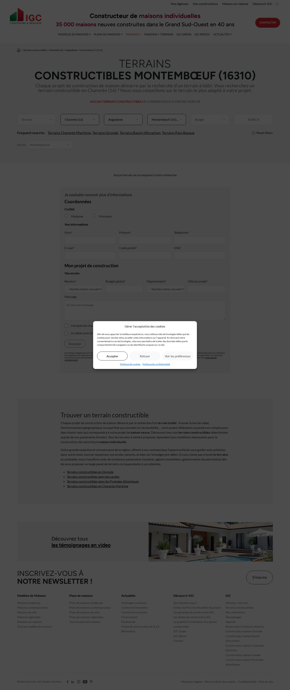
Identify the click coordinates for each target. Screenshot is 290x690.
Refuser (145, 356)
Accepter (112, 356)
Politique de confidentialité (156, 364)
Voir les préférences (178, 356)
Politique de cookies (130, 364)
